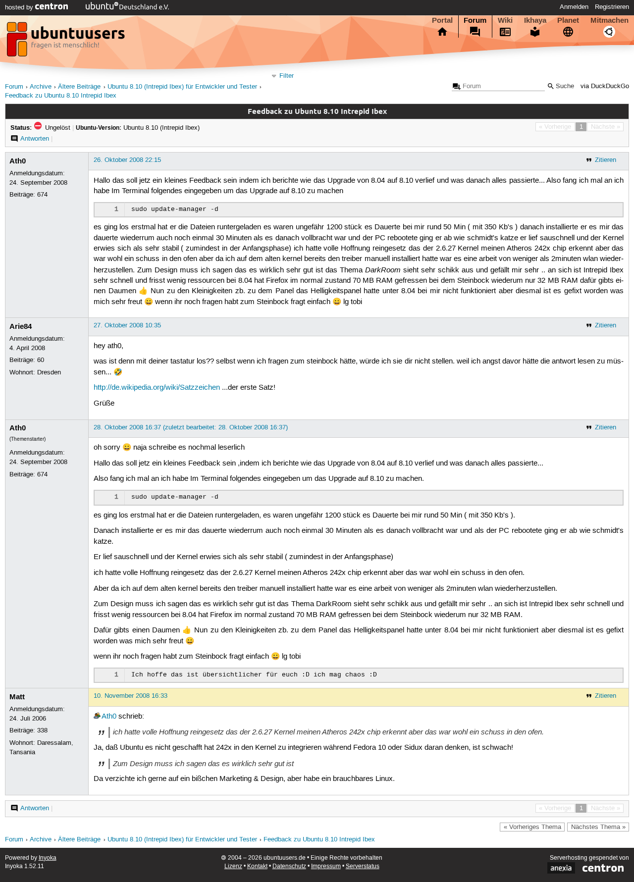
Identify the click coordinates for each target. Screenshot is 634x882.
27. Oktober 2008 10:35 (127, 325)
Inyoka (47, 858)
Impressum (326, 866)
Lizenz (233, 866)
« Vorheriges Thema (532, 827)
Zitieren (605, 160)
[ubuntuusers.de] (67, 42)
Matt (17, 697)
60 (40, 360)
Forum (475, 20)
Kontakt (257, 866)
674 (42, 195)
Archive (41, 87)
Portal (442, 20)
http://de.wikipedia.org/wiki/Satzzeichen (157, 387)
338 (42, 730)
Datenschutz (289, 866)
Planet (568, 20)
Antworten (34, 139)
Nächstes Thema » (598, 827)
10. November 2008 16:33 (130, 696)
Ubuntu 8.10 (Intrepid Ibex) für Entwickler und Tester (182, 87)
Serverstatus (362, 866)
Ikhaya (535, 20)
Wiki (505, 20)
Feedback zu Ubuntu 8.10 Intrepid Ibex (60, 96)
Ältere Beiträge (79, 87)
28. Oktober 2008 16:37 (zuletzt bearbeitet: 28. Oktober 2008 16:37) (191, 427)
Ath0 (17, 161)
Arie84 (20, 326)
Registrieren (612, 7)
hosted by (20, 7)
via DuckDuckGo (605, 86)
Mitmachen (609, 20)
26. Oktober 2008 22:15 (127, 160)
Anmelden (574, 7)
